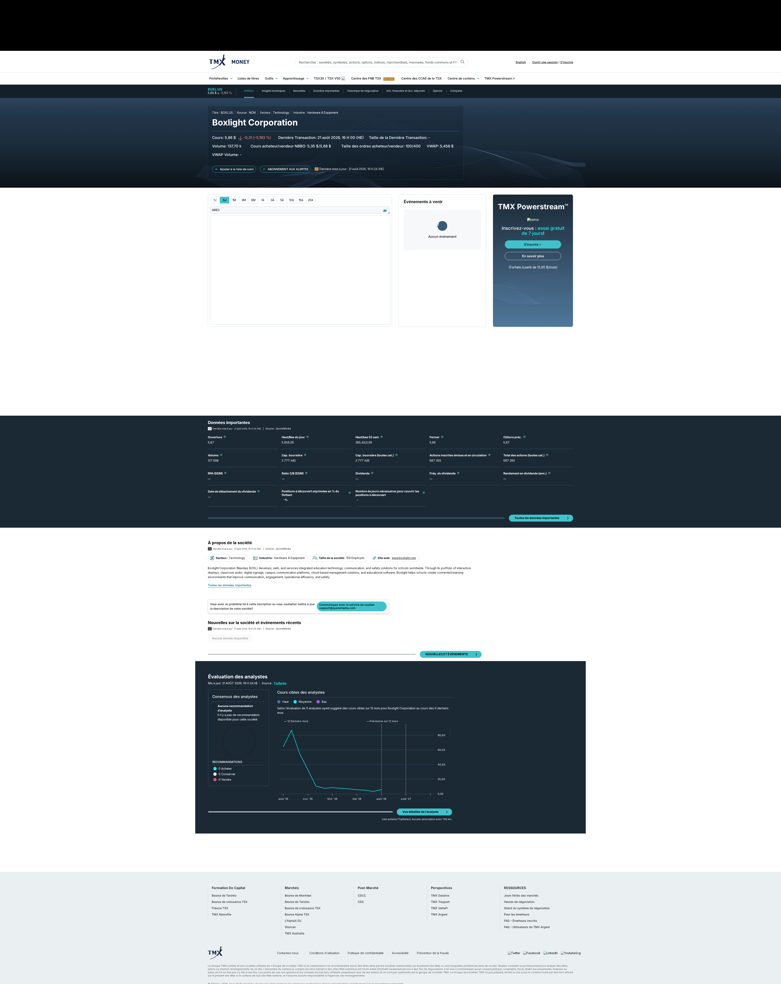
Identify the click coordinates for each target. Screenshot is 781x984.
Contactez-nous (288, 953)
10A (291, 200)
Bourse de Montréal (298, 895)
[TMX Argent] (229, 62)
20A (310, 200)
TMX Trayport (440, 901)
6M (253, 200)
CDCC (362, 895)
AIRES (216, 210)
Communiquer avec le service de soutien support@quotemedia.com (346, 606)
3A (272, 200)
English (521, 62)
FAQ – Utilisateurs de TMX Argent (527, 927)
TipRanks (280, 683)
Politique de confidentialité (366, 953)
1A (262, 200)
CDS (361, 901)
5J (224, 200)
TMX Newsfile (221, 914)
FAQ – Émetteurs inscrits (520, 920)
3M (244, 200)
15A (301, 200)
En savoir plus (533, 256)
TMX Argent (439, 914)
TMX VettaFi (439, 908)
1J (215, 200)
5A (282, 200)
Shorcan (290, 927)
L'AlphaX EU (293, 920)
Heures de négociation (519, 901)
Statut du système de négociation (527, 908)
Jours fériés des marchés (521, 895)
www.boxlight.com (404, 558)
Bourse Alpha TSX (297, 914)
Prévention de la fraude (433, 953)
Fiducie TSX (220, 908)
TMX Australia (294, 933)
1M (234, 200)
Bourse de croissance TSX (230, 901)
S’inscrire (531, 244)
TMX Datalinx (440, 895)
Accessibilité (400, 953)
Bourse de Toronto (224, 895)
